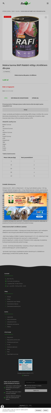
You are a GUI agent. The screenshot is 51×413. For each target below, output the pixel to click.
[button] (44, 195)
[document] (25, 206)
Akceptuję (38, 410)
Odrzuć (45, 410)
